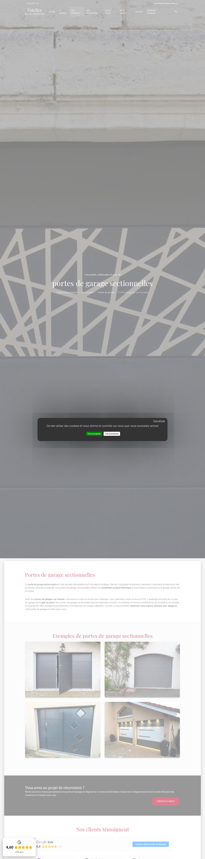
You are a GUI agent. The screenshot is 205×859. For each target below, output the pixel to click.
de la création (34, 11)
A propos (63, 11)
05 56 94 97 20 (33, 3)
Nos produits (75, 11)
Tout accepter (94, 433)
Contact (139, 12)
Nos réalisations (92, 11)
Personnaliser (112, 433)
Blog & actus (108, 11)
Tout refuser (159, 421)
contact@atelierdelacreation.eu (165, 3)
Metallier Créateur (151, 11)
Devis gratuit (123, 11)
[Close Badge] (35, 838)
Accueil (52, 12)
